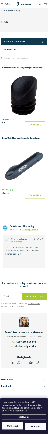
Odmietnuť (12, 426)
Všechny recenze (30, 230)
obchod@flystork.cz (26, 346)
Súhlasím (35, 426)
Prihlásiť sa (34, 296)
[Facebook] (12, 362)
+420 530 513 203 (26, 341)
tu (26, 411)
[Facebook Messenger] (24, 362)
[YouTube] (37, 362)
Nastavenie (24, 417)
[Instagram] (18, 362)
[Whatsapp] (31, 362)
